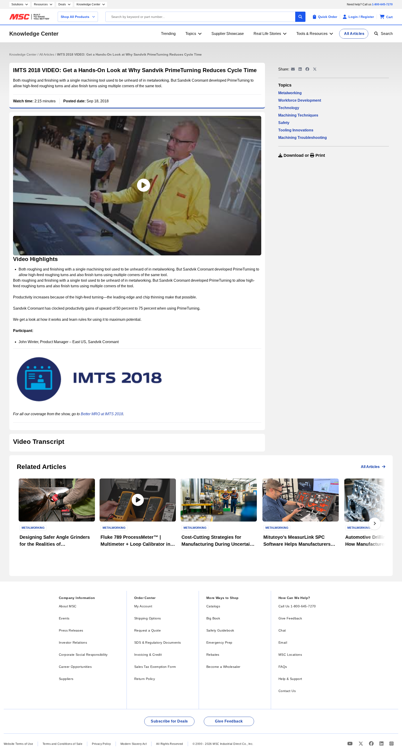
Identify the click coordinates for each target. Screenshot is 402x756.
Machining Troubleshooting (302, 138)
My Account (143, 606)
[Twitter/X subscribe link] (361, 744)
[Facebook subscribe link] (372, 744)
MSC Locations (290, 654)
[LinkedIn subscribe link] (382, 744)
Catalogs (213, 606)
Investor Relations (73, 642)
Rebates (212, 654)
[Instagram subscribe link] (391, 744)
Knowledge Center (33, 33)
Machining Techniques (298, 115)
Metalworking (290, 93)
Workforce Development (299, 100)
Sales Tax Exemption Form (155, 667)
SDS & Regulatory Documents (157, 642)
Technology (288, 108)
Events (64, 618)
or (303, 155)
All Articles (47, 54)
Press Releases (71, 630)
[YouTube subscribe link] (350, 744)
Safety (283, 123)
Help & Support (290, 679)
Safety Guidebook (220, 630)
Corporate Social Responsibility (83, 654)
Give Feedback (290, 618)
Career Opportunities (75, 667)
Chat (282, 630)
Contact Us (287, 691)
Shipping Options (147, 618)
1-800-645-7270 (382, 4)
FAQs (282, 667)
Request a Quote (147, 630)
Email (282, 642)
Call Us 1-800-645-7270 (297, 606)
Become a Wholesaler (223, 667)
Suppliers (66, 679)
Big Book (213, 618)
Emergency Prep (219, 642)
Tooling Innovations (295, 130)
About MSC (68, 606)
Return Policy (144, 679)
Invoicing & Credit (148, 654)
